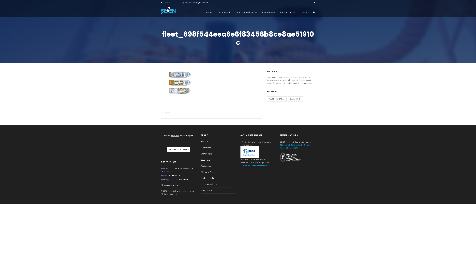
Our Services (206, 148)
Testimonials (206, 166)
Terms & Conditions (209, 184)
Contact (305, 12)
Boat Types (205, 160)
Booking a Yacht (207, 178)
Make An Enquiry (287, 12)
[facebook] (314, 2)
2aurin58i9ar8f (295, 99)
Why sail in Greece (208, 172)
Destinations (268, 12)
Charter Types (206, 154)
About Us (204, 141)
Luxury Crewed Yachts (246, 12)
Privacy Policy (206, 190)
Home (209, 12)
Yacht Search (223, 12)
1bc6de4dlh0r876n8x (276, 99)
